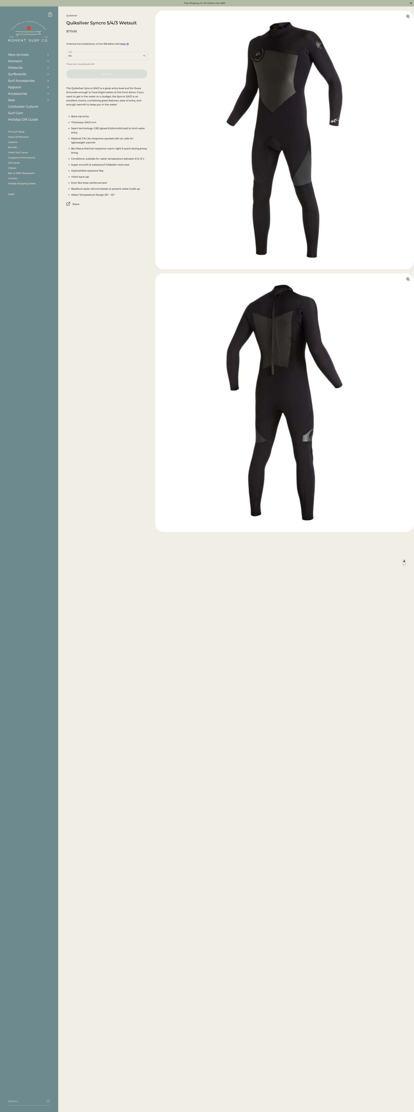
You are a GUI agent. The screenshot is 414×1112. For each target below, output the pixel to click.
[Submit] (48, 1101)
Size (70, 52)
